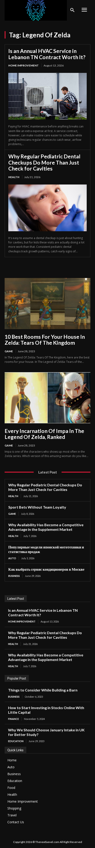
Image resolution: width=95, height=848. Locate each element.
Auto (12, 558)
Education (16, 741)
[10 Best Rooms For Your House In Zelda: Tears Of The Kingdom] (47, 303)
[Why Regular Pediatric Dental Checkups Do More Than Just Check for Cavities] (47, 207)
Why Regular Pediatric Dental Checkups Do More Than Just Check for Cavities (44, 162)
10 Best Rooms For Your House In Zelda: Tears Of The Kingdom (45, 339)
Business (14, 575)
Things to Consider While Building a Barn (42, 690)
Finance (13, 718)
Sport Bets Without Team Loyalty (37, 507)
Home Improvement (23, 65)
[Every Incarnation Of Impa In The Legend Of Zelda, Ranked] (47, 397)
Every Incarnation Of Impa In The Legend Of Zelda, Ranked (44, 434)
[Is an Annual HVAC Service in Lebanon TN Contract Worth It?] (47, 96)
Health (13, 177)
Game (9, 351)
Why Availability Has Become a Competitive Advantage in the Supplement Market (45, 527)
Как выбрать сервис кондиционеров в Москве (46, 569)
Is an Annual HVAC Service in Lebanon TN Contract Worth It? (46, 54)
